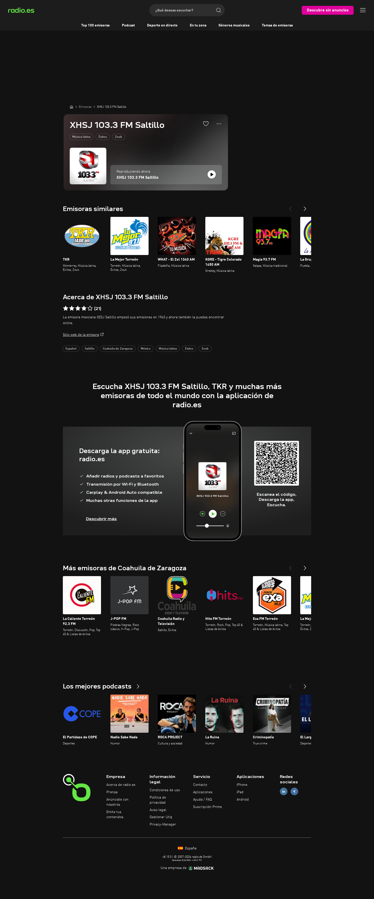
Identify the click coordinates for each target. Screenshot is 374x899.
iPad (240, 792)
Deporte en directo (162, 25)
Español (71, 348)
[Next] (305, 207)
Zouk (118, 137)
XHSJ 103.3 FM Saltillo (138, 178)
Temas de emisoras (277, 25)
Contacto (200, 785)
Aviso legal (158, 810)
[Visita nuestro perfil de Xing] (294, 791)
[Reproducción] (212, 174)
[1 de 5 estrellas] (66, 308)
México (146, 348)
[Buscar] (218, 10)
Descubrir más (101, 518)
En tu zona (198, 25)
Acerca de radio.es (120, 785)
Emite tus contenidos (114, 814)
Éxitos (102, 137)
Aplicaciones (202, 792)
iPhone (242, 785)
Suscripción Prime (207, 807)
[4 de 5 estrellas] (84, 308)
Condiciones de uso (165, 790)
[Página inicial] (71, 107)
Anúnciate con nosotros (117, 802)
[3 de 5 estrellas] (78, 308)
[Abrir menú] (363, 10)
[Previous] (290, 207)
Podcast (128, 25)
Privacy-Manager (163, 824)
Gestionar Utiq (161, 817)
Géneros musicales (234, 25)
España (190, 848)
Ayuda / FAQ (202, 799)
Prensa (112, 792)
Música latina (81, 137)
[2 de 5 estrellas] (72, 308)
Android (243, 799)
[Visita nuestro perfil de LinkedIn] (284, 791)
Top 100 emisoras (95, 25)
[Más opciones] (219, 124)
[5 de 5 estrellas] (90, 308)
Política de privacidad (158, 800)
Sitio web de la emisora (81, 335)
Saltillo (90, 348)
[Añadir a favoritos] (206, 123)
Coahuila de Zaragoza (118, 348)
